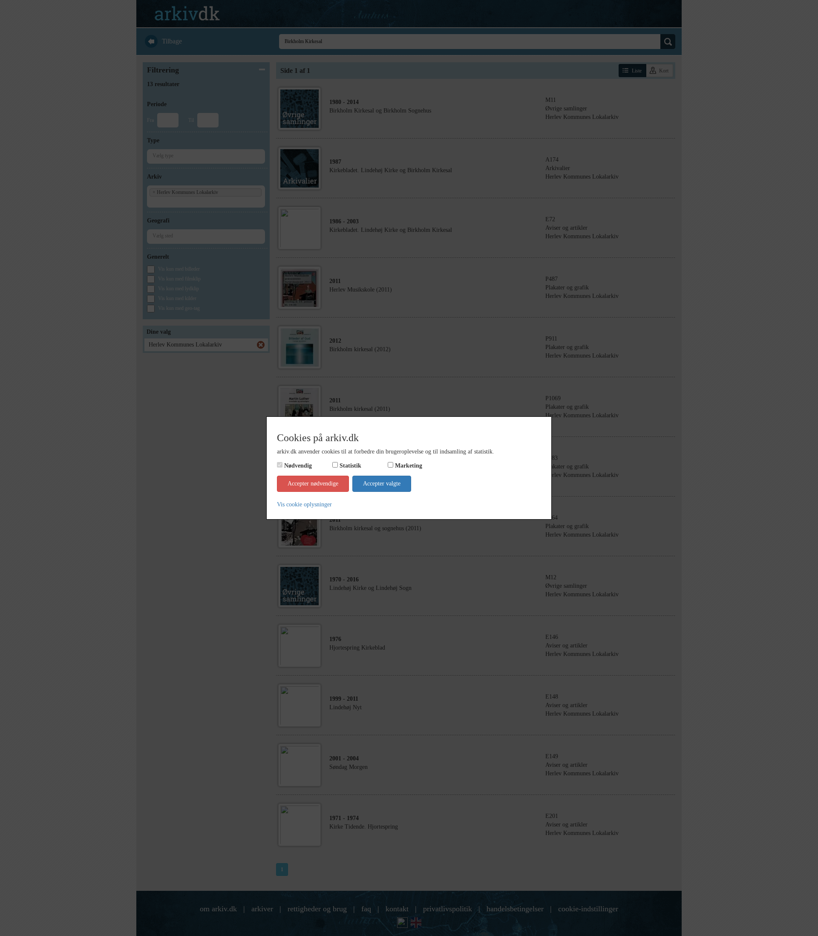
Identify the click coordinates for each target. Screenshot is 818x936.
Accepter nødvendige (313, 483)
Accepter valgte (381, 483)
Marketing (408, 465)
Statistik (350, 465)
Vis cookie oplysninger (304, 504)
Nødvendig (298, 465)
